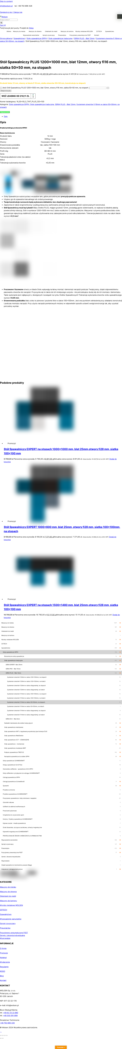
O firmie (3, 948)
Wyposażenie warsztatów (31, 35)
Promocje (4, 953)
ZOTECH (99, 31)
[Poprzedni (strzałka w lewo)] (1, 1038)
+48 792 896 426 (7, 1023)
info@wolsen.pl (6, 6)
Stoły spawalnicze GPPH (37, 38)
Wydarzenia (5, 962)
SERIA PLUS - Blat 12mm (84, 38)
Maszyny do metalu (19, 31)
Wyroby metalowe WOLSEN (84, 31)
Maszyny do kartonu (67, 31)
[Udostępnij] (5, 1035)
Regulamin (4, 967)
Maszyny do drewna (35, 31)
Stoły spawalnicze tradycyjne (60, 38)
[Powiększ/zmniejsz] (1, 1035)
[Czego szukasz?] (1, 23)
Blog (2, 976)
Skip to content (6, 1)
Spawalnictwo (109, 31)
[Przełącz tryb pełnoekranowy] (3, 1035)
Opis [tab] (6, 116)
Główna (9, 31)
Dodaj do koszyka (6, 90)
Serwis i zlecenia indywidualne (12, 935)
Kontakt (96, 35)
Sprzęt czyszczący (49, 35)
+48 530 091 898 (10, 1015)
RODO (2, 971)
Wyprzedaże (5, 938)
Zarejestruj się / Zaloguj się (11, 12)
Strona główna (6, 38)
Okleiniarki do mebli (51, 31)
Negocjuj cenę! (5, 112)
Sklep (31, 28)
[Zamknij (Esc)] (7, 1035)
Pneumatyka (62, 35)
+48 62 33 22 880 (10, 1013)
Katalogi (3, 957)
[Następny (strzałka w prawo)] (3, 1038)
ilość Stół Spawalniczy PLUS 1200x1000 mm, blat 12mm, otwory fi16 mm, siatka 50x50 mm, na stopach (45, 88)
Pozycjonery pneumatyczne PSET (80, 35)
